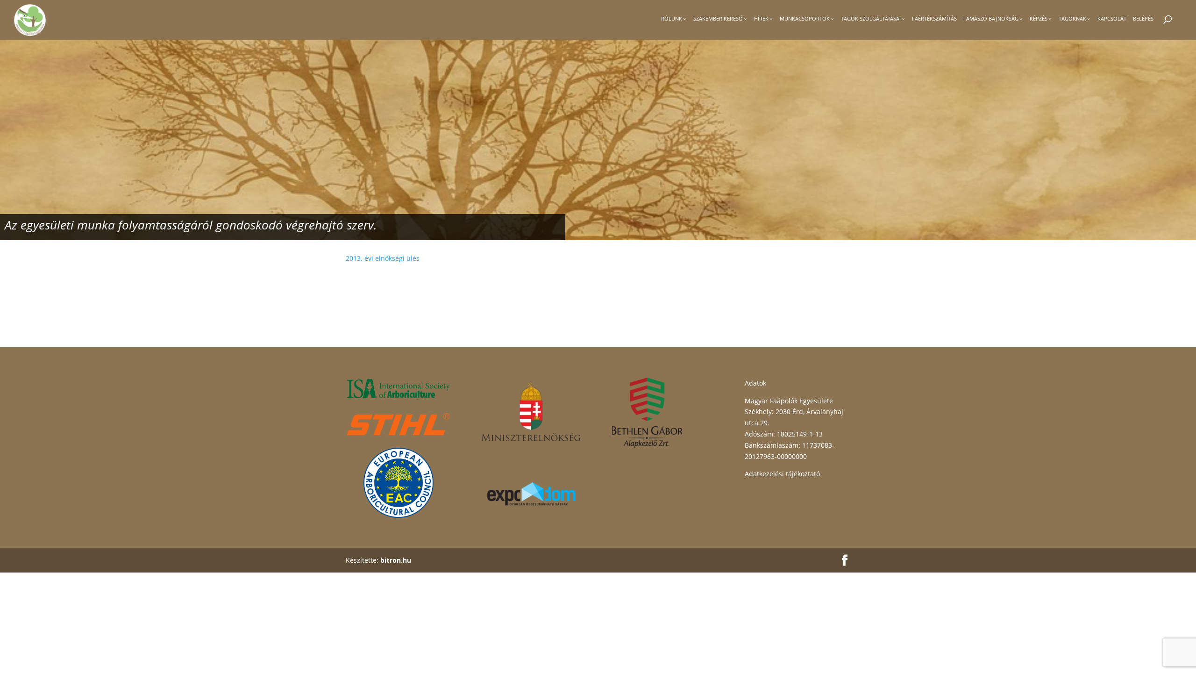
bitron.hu (395, 560)
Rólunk (671, 18)
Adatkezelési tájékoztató (782, 473)
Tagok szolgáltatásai (871, 18)
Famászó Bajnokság (990, 18)
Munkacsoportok (805, 18)
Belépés (1143, 18)
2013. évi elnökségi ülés (383, 258)
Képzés (1038, 18)
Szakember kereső (718, 18)
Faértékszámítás (934, 18)
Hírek (761, 18)
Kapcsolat (1111, 18)
